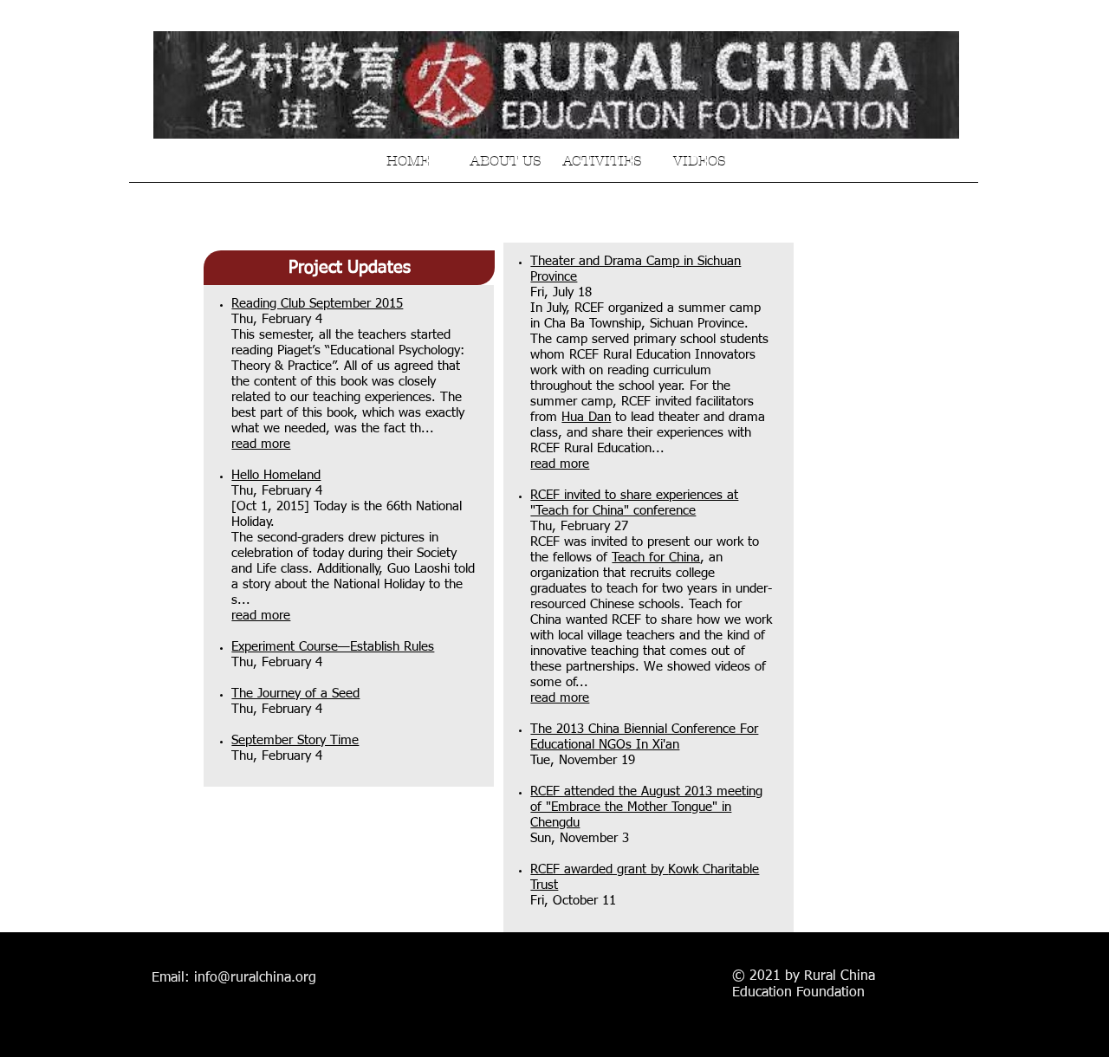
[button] (349, 267)
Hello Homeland (276, 475)
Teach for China (656, 557)
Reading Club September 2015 (317, 303)
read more (260, 444)
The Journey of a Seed (295, 693)
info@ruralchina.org (255, 978)
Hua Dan (586, 417)
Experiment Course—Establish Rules (332, 646)
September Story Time (295, 740)
